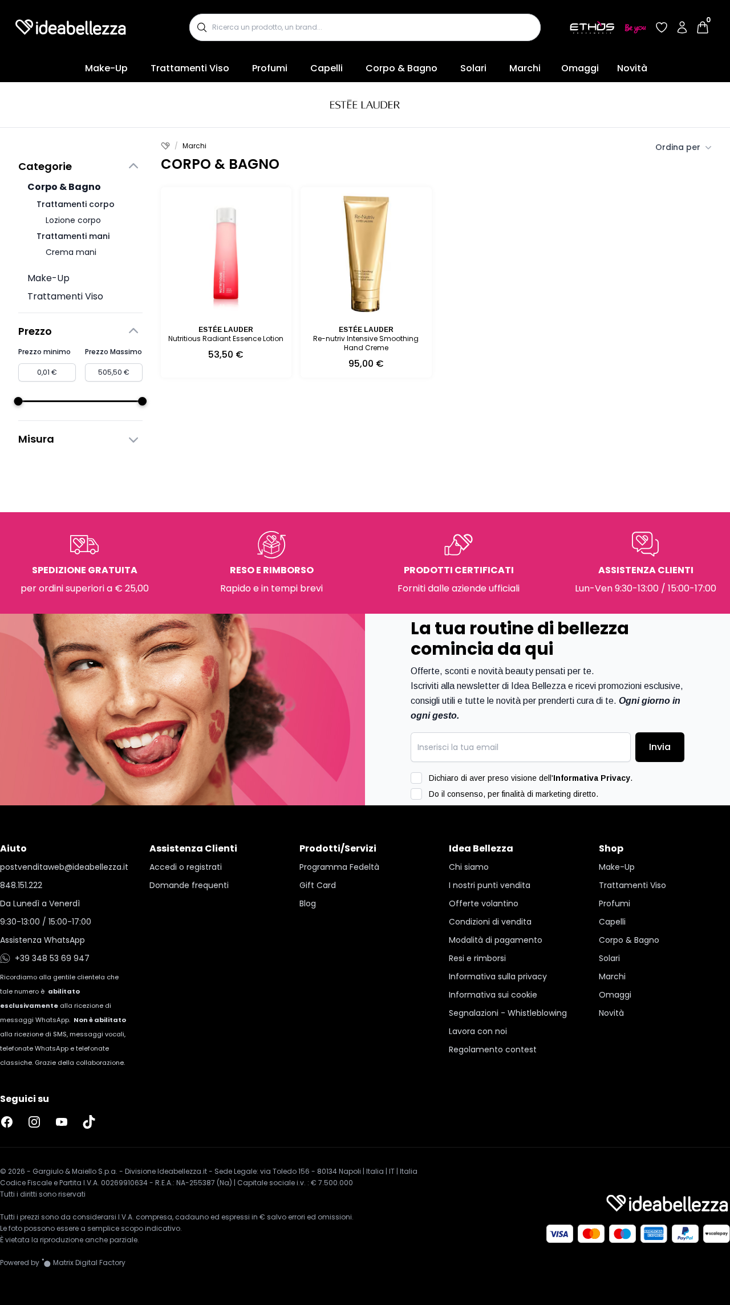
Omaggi (580, 68)
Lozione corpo (73, 220)
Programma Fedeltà (339, 867)
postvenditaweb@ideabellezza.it (64, 867)
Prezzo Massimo (113, 351)
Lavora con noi (478, 1031)
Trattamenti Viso (190, 68)
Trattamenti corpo (75, 204)
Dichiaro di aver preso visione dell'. (530, 778)
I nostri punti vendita (489, 885)
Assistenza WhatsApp (42, 940)
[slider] (18, 401)
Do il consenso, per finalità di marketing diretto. (513, 794)
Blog (307, 903)
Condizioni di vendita (490, 921)
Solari (473, 68)
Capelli (326, 68)
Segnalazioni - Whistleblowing (508, 1013)
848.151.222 (21, 885)
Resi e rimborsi (477, 958)
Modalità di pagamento (495, 940)
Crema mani (71, 252)
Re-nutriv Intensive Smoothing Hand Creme (366, 343)
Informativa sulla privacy (498, 976)
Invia (660, 746)
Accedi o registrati (185, 867)
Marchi (525, 68)
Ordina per (677, 147)
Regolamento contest (493, 1049)
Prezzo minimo (44, 351)
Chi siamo (469, 867)
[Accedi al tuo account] (682, 27)
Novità (632, 68)
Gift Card (317, 885)
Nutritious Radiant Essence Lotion (225, 338)
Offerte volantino (483, 903)
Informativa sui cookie (493, 994)
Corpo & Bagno (401, 68)
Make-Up (106, 68)
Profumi (269, 68)
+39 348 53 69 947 (52, 958)
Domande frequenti (189, 885)
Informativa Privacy (591, 778)
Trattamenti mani (73, 236)
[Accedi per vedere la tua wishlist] (661, 27)
